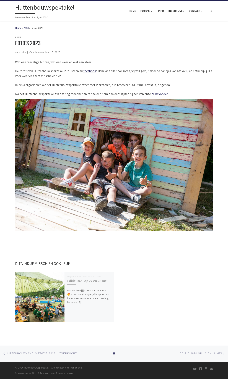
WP (33, 373)
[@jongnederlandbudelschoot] (206, 369)
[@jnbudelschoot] (200, 369)
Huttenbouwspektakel (36, 367)
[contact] (211, 369)
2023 (26, 28)
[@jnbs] (194, 369)
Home (18, 28)
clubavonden (160, 94)
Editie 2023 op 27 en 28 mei (87, 281)
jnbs (23, 52)
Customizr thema (64, 373)
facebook (89, 71)
